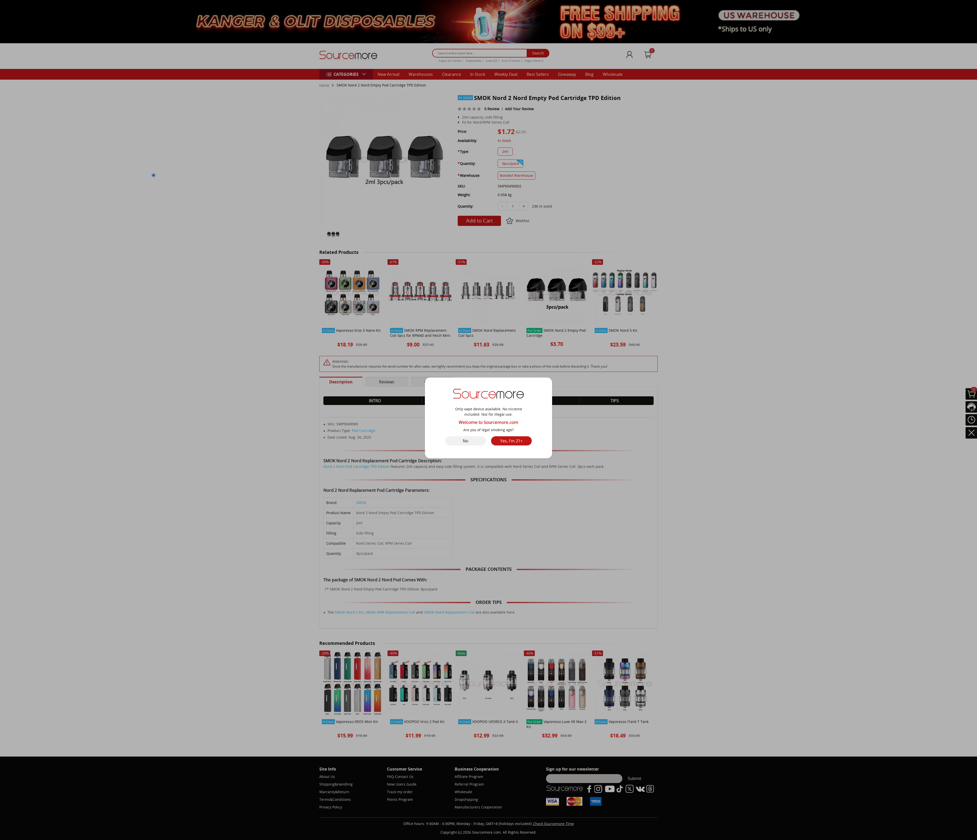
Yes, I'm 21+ (511, 441)
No (465, 441)
